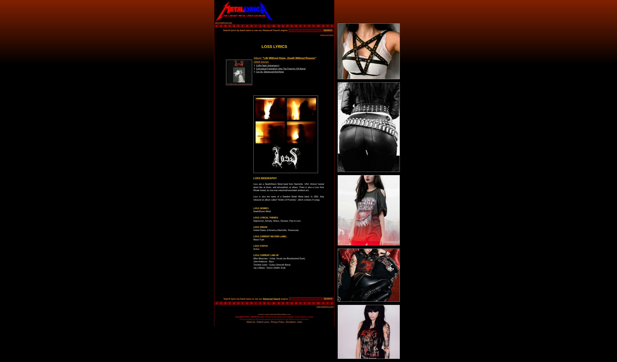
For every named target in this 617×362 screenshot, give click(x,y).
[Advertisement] (304, 10)
